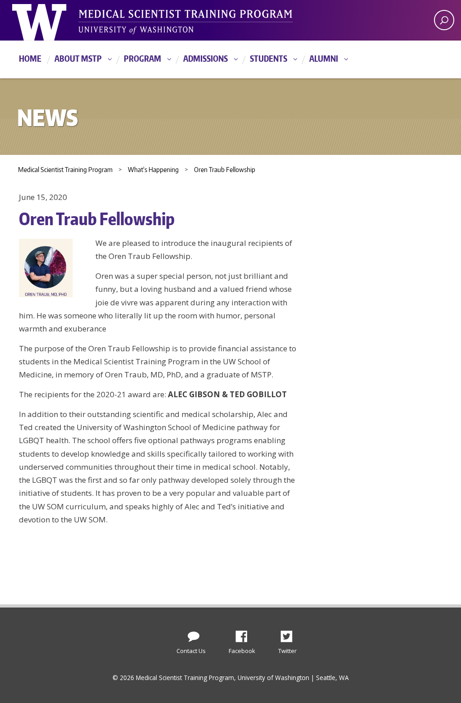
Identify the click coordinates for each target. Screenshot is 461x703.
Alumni (323, 58)
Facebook (244, 634)
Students (268, 58)
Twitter (289, 634)
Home (30, 58)
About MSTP (78, 58)
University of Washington (49, 20)
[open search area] (444, 20)
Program (142, 58)
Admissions (205, 58)
